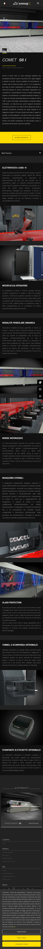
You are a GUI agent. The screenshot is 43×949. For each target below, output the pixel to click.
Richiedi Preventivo (21, 137)
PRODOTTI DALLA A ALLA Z (8, 861)
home (3, 67)
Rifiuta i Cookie (21, 938)
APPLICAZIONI (5, 855)
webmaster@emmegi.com (8, 876)
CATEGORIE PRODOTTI (7, 852)
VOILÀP (4, 843)
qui (14, 926)
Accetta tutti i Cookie (21, 944)
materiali (8, 67)
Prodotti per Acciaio (17, 67)
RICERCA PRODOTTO (7, 858)
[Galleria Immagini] (4, 52)
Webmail (4, 870)
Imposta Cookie (21, 931)
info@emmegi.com (6, 879)
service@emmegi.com (7, 873)
